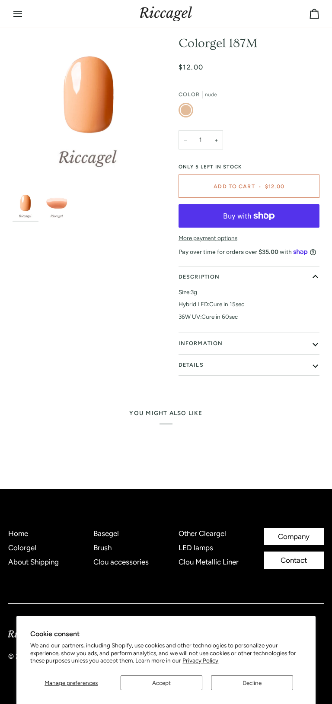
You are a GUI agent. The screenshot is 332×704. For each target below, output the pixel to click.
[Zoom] (89, 112)
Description (199, 276)
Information (201, 343)
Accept (161, 682)
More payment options (208, 238)
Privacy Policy (200, 660)
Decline (252, 682)
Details (191, 365)
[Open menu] (25, 14)
